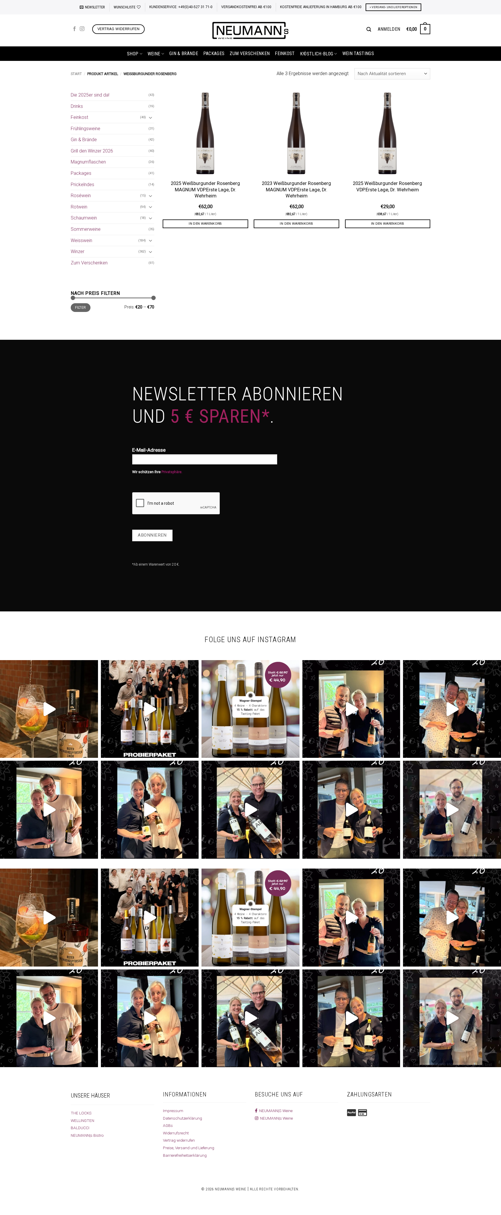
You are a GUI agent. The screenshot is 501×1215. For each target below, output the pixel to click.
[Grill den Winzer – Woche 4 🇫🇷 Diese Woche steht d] (250, 810)
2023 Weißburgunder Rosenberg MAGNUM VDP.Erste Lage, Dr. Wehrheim (296, 190)
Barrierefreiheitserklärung (185, 1155)
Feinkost (285, 53)
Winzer (77, 251)
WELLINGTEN (82, 1120)
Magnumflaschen (88, 162)
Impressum (173, 1110)
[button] (92, 7)
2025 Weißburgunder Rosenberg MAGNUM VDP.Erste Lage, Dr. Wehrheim (205, 190)
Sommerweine (86, 229)
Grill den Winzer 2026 (92, 151)
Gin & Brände (183, 53)
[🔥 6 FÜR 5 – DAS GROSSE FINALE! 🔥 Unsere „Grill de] (351, 709)
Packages (214, 53)
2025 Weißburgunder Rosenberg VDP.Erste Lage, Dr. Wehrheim (387, 186)
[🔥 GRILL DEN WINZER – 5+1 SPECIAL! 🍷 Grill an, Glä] (49, 810)
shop (132, 54)
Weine (154, 54)
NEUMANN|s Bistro (87, 1135)
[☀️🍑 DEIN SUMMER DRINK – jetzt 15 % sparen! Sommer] (49, 709)
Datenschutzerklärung (182, 1118)
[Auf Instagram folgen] (82, 29)
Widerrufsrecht (176, 1133)
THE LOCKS (81, 1113)
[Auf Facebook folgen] (74, 29)
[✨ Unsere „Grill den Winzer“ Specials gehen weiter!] (452, 709)
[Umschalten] (150, 117)
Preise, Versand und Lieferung (188, 1147)
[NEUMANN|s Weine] (250, 30)
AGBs (168, 1125)
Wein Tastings (358, 53)
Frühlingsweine (85, 128)
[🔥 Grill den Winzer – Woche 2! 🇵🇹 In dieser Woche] (452, 810)
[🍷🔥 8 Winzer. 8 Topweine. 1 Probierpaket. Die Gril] (150, 709)
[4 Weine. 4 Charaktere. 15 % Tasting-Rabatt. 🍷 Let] (250, 709)
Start (76, 74)
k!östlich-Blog (316, 54)
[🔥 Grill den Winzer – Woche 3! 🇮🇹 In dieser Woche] (351, 810)
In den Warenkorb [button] (205, 223)
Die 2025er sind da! (90, 95)
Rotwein (79, 207)
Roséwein (81, 195)
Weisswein (81, 240)
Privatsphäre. (171, 472)
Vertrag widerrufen (179, 1140)
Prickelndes (82, 184)
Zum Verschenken (250, 53)
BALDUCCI (80, 1127)
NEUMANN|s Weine (275, 1118)
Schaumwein (84, 218)
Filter (80, 308)
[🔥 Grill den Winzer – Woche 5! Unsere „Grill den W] (150, 810)
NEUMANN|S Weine (275, 1110)
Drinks (77, 106)
